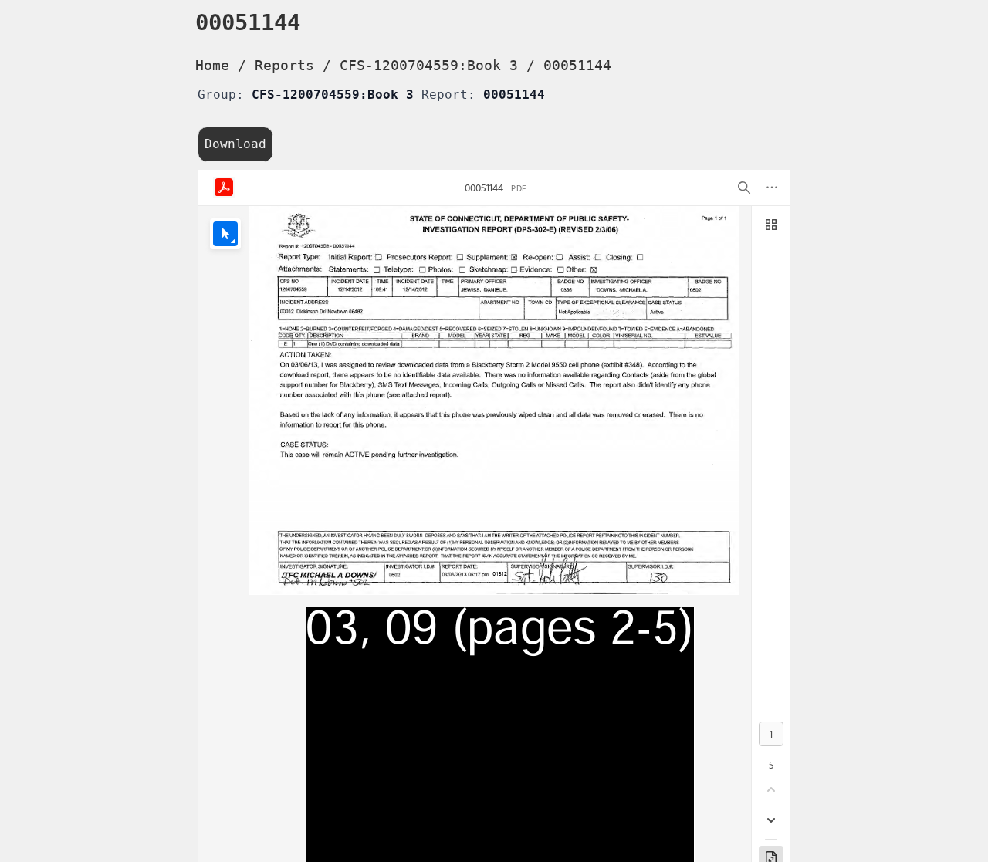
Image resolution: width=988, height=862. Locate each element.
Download (235, 144)
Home (212, 65)
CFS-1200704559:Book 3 (429, 65)
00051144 (577, 65)
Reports (284, 65)
